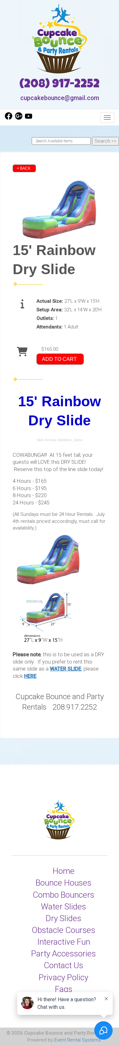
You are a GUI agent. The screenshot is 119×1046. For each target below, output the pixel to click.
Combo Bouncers (63, 895)
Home (64, 871)
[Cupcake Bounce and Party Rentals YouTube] (28, 118)
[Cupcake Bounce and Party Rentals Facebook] (8, 118)
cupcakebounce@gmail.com (59, 98)
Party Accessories (63, 953)
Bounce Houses (63, 882)
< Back (23, 168)
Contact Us (63, 965)
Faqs (63, 989)
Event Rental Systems (77, 1040)
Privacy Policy (63, 977)
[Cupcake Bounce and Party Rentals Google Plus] (19, 118)
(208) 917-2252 (59, 85)
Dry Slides (63, 918)
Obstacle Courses (63, 930)
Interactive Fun (63, 942)
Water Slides (63, 906)
